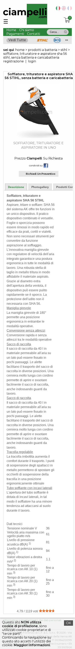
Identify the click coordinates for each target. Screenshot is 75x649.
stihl (64, 50)
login (32, 61)
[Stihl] (42, 42)
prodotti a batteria (42, 50)
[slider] (47, 610)
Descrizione (16, 187)
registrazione (13, 61)
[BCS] (57, 42)
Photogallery (40, 187)
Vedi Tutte (17, 40)
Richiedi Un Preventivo (40, 173)
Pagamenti (15, 34)
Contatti (33, 34)
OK (68, 623)
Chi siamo (26, 30)
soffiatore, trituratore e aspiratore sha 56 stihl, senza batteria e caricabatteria (35, 55)
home (20, 50)
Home (11, 30)
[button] (65, 32)
